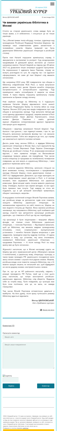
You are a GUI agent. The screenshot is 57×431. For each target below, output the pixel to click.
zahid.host (25, 428)
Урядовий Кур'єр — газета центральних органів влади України (28, 10)
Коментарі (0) (8, 326)
